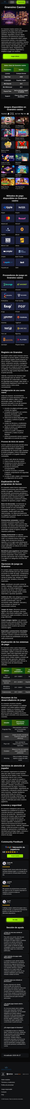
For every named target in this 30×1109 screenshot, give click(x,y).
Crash (18, 113)
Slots (25, 113)
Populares (4, 113)
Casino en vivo (12, 113)
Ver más (15, 919)
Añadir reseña (15, 856)
